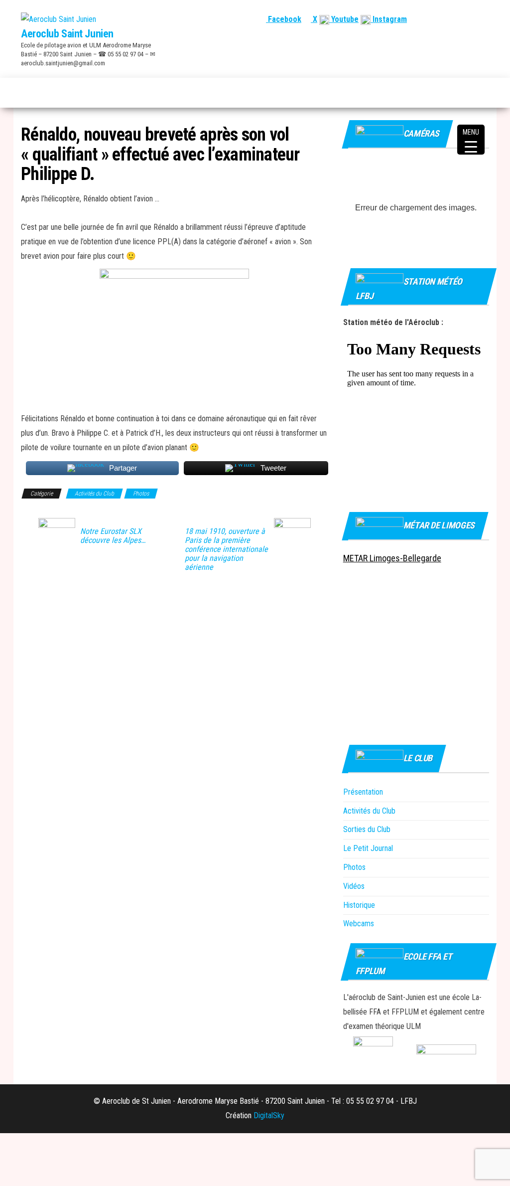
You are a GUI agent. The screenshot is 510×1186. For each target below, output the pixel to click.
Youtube (344, 19)
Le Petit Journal (368, 848)
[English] (447, 19)
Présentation (363, 792)
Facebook (283, 19)
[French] (435, 19)
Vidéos (354, 886)
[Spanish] (459, 19)
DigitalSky (269, 1115)
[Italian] (483, 19)
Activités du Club (94, 493)
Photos (141, 493)
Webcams (358, 923)
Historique (359, 905)
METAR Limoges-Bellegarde (392, 558)
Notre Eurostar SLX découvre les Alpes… (112, 536)
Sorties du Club (366, 829)
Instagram (389, 19)
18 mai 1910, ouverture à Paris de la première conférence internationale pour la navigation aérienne (226, 549)
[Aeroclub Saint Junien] (26, 93)
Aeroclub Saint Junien (67, 33)
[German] (471, 19)
